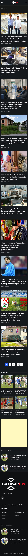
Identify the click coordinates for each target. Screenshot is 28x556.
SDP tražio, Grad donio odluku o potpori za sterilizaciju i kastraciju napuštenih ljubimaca (13, 177)
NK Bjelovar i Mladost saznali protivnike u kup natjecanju (20, 392)
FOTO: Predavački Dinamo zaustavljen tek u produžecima (20, 412)
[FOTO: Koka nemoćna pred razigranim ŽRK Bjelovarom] (7, 402)
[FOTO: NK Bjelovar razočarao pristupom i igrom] (7, 381)
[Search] (26, 2)
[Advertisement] (14, 433)
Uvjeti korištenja (12, 505)
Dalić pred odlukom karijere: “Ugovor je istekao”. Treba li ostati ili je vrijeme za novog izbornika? (13, 281)
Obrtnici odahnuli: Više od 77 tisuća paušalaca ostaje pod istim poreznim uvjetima (14, 70)
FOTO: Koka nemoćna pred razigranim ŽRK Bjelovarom (7, 412)
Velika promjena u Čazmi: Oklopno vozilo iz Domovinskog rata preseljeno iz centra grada (13, 352)
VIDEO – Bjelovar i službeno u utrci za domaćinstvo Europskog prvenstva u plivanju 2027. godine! (14, 39)
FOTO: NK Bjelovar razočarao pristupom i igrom (7, 392)
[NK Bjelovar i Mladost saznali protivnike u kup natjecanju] (21, 381)
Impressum (3, 505)
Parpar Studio (20, 553)
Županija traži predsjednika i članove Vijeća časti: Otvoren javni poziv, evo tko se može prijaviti (13, 211)
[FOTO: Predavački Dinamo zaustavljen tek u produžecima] (21, 402)
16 (18, 364)
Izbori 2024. (20, 505)
